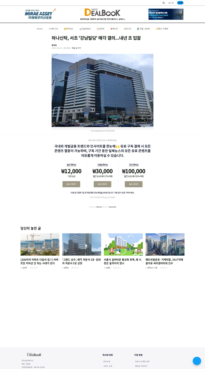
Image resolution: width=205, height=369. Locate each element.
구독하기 (180, 3)
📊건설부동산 (85, 28)
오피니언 (127, 28)
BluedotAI (112, 207)
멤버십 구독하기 (141, 366)
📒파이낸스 (68, 28)
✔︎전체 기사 (53, 28)
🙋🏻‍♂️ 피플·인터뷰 (143, 28)
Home (40, 28)
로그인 (171, 2)
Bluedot (99, 207)
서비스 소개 (107, 366)
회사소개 (106, 362)
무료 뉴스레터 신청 (142, 362)
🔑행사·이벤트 (162, 28)
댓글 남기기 (76, 48)
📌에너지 (114, 28)
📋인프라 (100, 28)
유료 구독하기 (71, 184)
